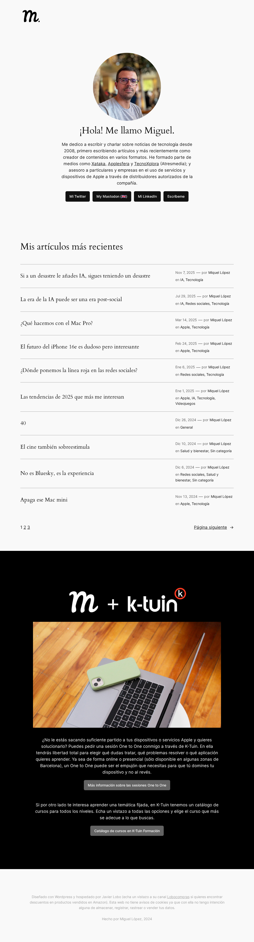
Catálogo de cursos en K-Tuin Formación (127, 831)
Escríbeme (176, 196)
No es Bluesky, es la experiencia (57, 473)
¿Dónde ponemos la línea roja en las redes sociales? (78, 371)
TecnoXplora (146, 163)
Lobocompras (178, 897)
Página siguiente (214, 527)
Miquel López (219, 272)
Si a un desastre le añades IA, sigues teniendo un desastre (85, 276)
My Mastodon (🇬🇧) (111, 196)
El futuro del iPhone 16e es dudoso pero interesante (79, 347)
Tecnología (194, 280)
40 (23, 423)
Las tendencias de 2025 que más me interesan (72, 397)
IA (182, 280)
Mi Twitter (77, 196)
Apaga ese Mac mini (43, 500)
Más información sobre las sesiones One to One (127, 785)
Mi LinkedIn (147, 196)
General (186, 427)
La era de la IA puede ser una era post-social (71, 300)
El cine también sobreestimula (55, 447)
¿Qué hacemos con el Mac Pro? (56, 323)
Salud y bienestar (194, 451)
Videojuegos (185, 403)
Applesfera (118, 163)
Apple (185, 327)
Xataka (98, 163)
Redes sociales (198, 303)
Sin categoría (221, 451)
